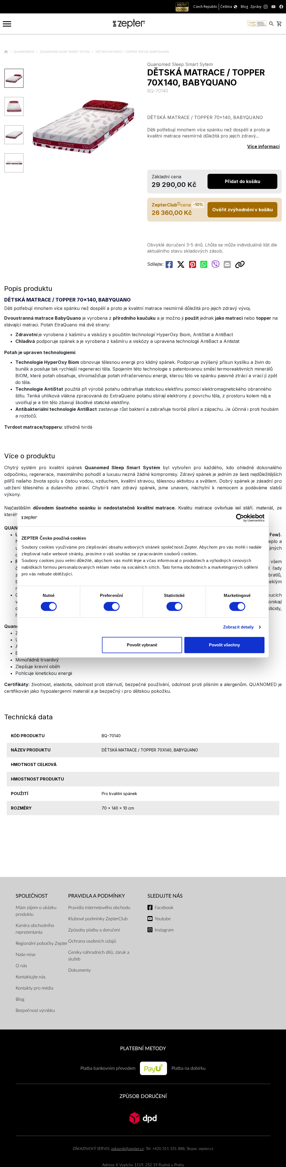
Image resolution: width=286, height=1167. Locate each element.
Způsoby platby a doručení (94, 930)
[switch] (112, 606)
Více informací (263, 146)
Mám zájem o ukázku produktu (36, 911)
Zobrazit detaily (238, 627)
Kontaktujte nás (31, 977)
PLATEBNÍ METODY (143, 1048)
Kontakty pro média (34, 988)
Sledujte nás (165, 896)
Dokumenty (79, 970)
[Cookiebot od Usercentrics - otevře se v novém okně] (240, 518)
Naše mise (25, 954)
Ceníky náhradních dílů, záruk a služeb (98, 955)
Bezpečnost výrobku (35, 1010)
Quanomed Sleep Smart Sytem (65, 51)
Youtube (163, 919)
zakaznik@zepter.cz (127, 1149)
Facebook (164, 907)
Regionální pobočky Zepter (42, 943)
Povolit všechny (224, 644)
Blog (20, 999)
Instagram (164, 930)
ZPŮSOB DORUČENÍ (143, 1096)
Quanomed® (24, 51)
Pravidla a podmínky (96, 896)
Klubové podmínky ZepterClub (98, 919)
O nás (21, 966)
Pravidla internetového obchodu (99, 907)
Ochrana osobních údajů (92, 941)
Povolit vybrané (142, 644)
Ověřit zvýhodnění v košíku (242, 209)
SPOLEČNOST (32, 896)
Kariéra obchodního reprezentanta (35, 928)
